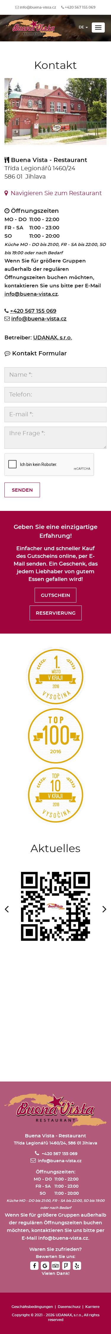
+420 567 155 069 (80, 7)
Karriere (92, 1307)
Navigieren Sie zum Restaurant (55, 193)
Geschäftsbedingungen (32, 1307)
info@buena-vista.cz (38, 7)
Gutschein (55, 595)
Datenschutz (69, 1307)
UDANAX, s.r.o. (52, 338)
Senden (22, 490)
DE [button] (82, 27)
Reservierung (55, 613)
